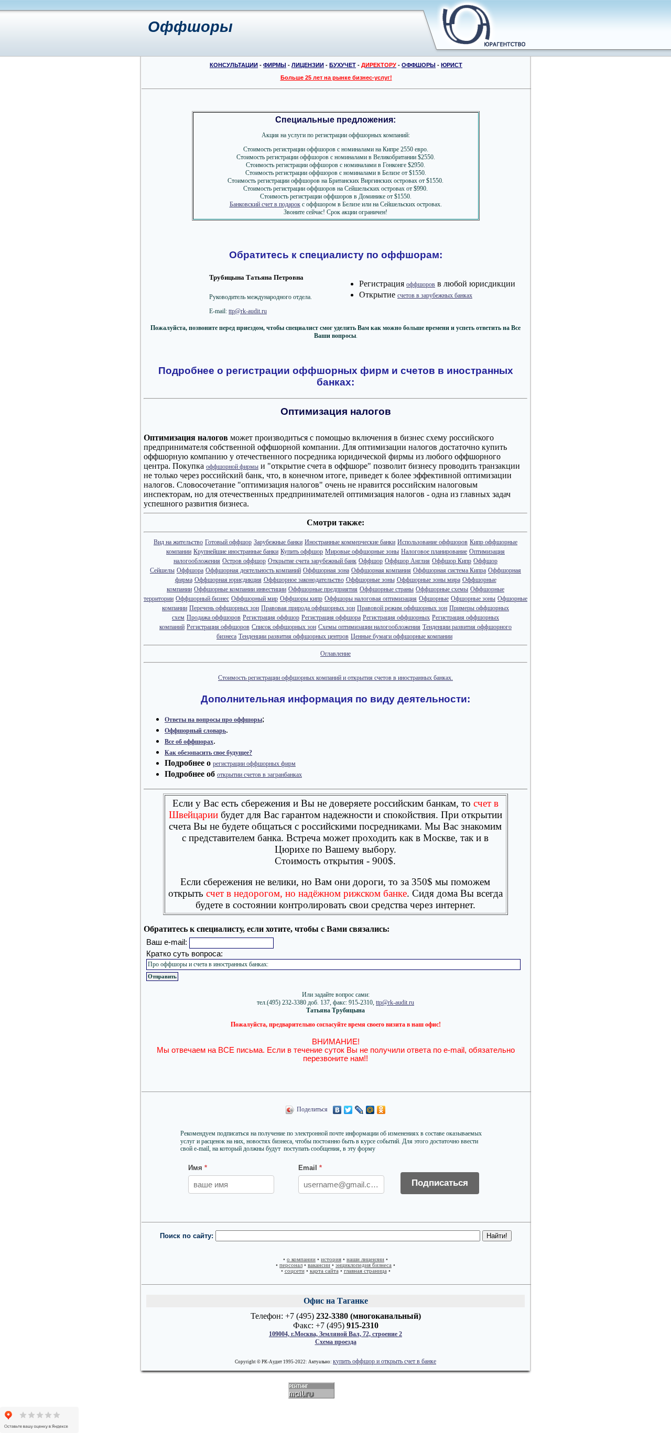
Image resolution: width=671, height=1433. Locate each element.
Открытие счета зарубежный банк (312, 561)
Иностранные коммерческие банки (350, 542)
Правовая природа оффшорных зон (308, 608)
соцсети (295, 1271)
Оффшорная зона (326, 570)
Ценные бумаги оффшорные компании (401, 636)
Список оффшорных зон (284, 627)
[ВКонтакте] (337, 1110)
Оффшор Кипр (451, 561)
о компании (301, 1259)
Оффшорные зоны (370, 579)
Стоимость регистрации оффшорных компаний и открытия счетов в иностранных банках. (335, 677)
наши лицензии (365, 1259)
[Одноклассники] (381, 1110)
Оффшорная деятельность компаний (253, 570)
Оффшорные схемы (442, 589)
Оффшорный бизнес (202, 598)
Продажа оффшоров (214, 617)
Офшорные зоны (473, 598)
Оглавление (335, 653)
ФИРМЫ (274, 65)
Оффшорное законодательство (304, 579)
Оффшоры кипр (301, 598)
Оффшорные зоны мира (428, 579)
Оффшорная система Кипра (449, 570)
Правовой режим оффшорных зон (402, 608)
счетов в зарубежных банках (434, 295)
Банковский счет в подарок (265, 204)
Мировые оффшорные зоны (362, 551)
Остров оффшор (244, 561)
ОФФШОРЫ (419, 65)
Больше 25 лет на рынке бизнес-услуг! (336, 77)
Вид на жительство (178, 542)
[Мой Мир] (370, 1110)
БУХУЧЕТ (342, 65)
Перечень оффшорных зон (224, 608)
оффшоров (420, 284)
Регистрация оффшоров (218, 627)
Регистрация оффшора (331, 617)
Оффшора (190, 570)
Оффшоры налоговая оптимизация (370, 598)
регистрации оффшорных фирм (254, 763)
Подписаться (440, 1183)
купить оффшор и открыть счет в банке (384, 1361)
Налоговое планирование (434, 551)
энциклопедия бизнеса (364, 1265)
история (331, 1259)
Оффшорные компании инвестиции (240, 589)
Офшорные (434, 598)
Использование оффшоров (432, 542)
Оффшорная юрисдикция (228, 579)
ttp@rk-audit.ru (248, 311)
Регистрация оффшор (271, 617)
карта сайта (324, 1271)
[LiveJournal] (359, 1110)
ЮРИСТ (451, 65)
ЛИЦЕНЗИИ (307, 65)
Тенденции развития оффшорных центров (294, 636)
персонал (290, 1265)
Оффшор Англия (407, 561)
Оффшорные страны (387, 589)
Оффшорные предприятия (323, 589)
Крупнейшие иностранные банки (235, 551)
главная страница (365, 1271)
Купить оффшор (301, 551)
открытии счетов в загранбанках (259, 774)
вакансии (319, 1265)
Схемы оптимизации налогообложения (369, 627)
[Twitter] (348, 1110)
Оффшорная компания (381, 570)
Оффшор (371, 561)
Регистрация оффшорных (396, 617)
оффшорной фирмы (232, 466)
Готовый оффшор (228, 542)
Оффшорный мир (254, 598)
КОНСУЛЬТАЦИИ (234, 65)
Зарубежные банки (278, 542)
